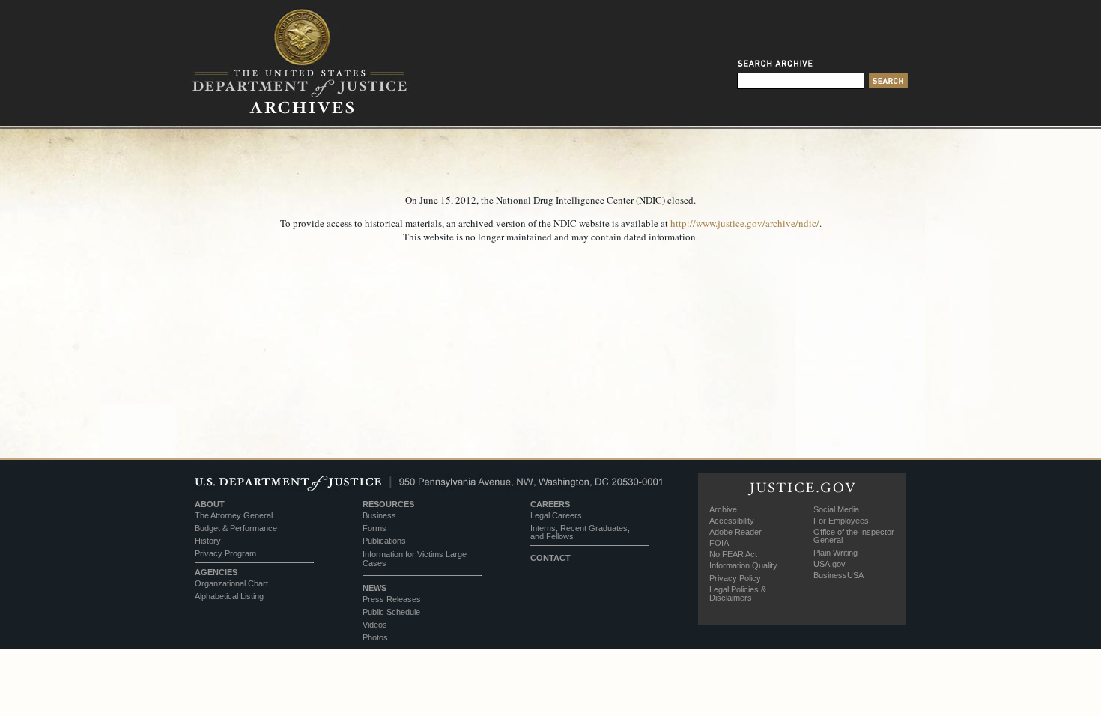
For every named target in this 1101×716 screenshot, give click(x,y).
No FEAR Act (733, 554)
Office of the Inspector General (853, 535)
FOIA (719, 542)
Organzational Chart (231, 583)
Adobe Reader (735, 531)
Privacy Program (225, 553)
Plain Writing (835, 552)
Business (379, 515)
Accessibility (731, 520)
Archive (723, 509)
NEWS (374, 587)
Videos (375, 624)
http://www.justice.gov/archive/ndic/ (744, 223)
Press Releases (392, 599)
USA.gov (829, 563)
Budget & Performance (236, 528)
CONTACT (550, 557)
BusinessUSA (838, 575)
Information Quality (743, 565)
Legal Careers (556, 515)
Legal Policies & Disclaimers (737, 593)
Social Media (836, 509)
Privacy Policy (735, 578)
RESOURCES (388, 504)
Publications (384, 540)
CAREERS (550, 504)
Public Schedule (391, 611)
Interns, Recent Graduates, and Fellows (580, 532)
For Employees (841, 520)
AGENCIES (216, 572)
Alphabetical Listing (229, 596)
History (208, 540)
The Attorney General (234, 515)
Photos (375, 637)
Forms (374, 528)
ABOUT (210, 504)
